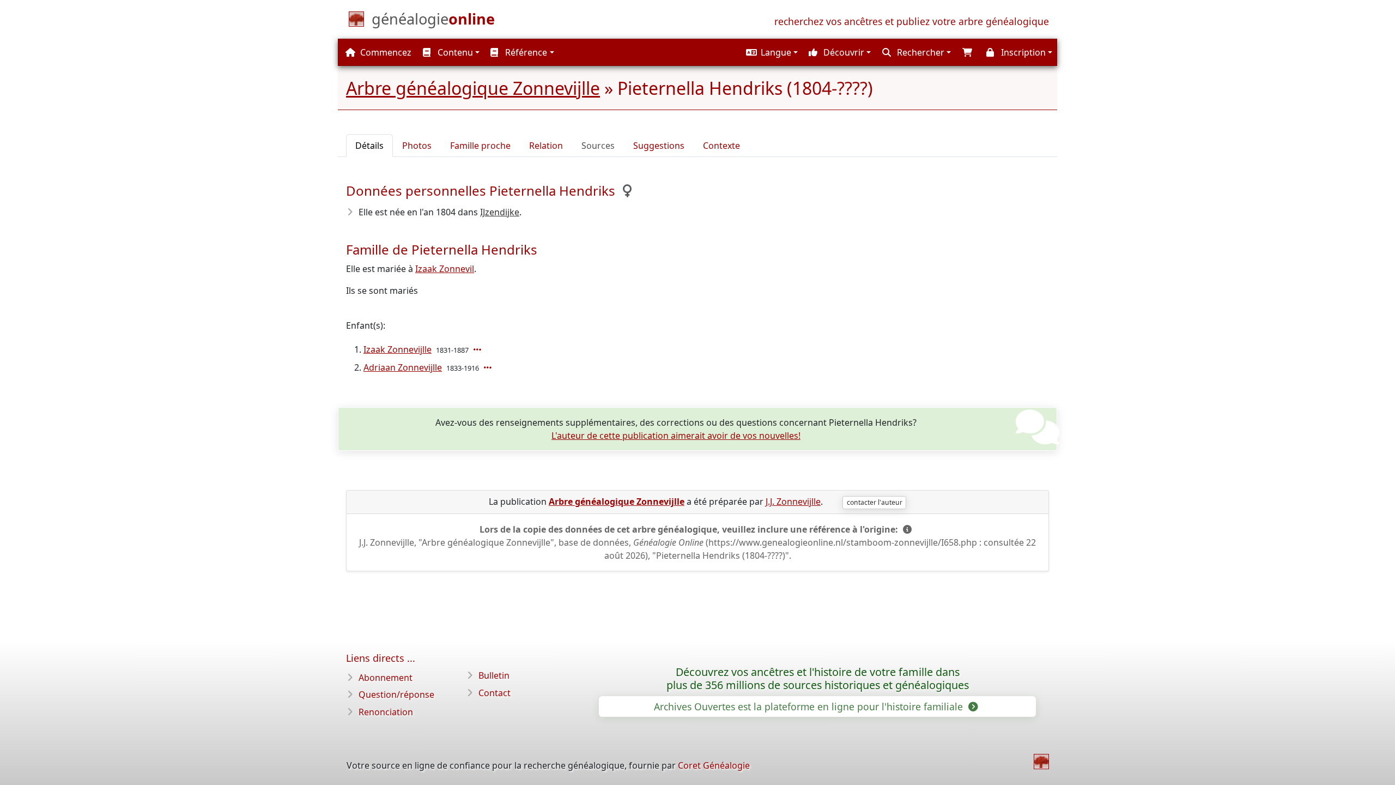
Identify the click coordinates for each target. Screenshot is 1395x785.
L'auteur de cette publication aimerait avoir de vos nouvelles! (675, 436)
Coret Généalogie (714, 765)
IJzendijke (499, 212)
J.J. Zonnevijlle (793, 502)
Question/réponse (396, 695)
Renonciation (386, 712)
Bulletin (494, 675)
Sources (598, 146)
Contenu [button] (454, 52)
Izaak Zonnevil (444, 269)
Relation (546, 146)
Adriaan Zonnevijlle (402, 367)
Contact (494, 693)
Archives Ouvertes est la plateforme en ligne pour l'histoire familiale (810, 706)
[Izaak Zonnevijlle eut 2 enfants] (478, 349)
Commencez (384, 52)
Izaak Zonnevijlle (397, 349)
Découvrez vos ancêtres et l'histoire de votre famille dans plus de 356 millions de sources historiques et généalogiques (817, 679)
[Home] (1041, 761)
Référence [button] (525, 52)
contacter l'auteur (874, 502)
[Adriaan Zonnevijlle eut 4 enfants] (488, 367)
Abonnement (386, 678)
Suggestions (658, 146)
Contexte (721, 146)
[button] (770, 52)
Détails (369, 146)
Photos (417, 146)
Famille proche (480, 146)
